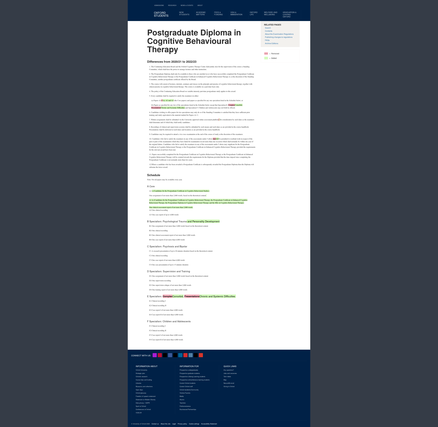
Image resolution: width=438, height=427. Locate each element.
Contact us (155, 424)
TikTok (175, 355)
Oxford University (141, 370)
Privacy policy (182, 424)
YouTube (160, 355)
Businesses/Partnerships (188, 409)
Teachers (183, 403)
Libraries (138, 383)
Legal (174, 424)
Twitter (165, 355)
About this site (165, 424)
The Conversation (201, 355)
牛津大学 (139, 413)
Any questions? (229, 370)
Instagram (191, 355)
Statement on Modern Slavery (145, 399)
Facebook (170, 355)
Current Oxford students (188, 383)
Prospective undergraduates (189, 370)
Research (172, 5)
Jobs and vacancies (230, 373)
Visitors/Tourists (185, 393)
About (200, 5)
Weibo (185, 355)
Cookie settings (194, 424)
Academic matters (201, 13)
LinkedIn (180, 355)
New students (184, 13)
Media (182, 396)
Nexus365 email (229, 383)
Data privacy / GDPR (143, 403)
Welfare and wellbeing (270, 13)
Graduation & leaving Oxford (289, 14)
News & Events (187, 5)
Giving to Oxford (229, 386)
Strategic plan (140, 373)
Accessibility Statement (209, 424)
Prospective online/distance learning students (195, 380)
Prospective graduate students (190, 373)
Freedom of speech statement (146, 396)
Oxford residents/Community (189, 390)
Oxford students (161, 14)
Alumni (182, 399)
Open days (139, 390)
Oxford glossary (141, 393)
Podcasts (155, 355)
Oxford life (254, 13)
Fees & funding (218, 13)
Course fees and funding (144, 380)
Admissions (159, 5)
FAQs (267, 40)
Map (225, 380)
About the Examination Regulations (279, 34)
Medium (196, 355)
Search (268, 28)
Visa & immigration (236, 13)
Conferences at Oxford (143, 409)
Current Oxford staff (186, 386)
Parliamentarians (185, 406)
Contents (268, 31)
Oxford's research (141, 376)
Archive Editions (271, 43)
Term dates (227, 376)
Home (143, 9)
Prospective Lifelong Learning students (192, 376)
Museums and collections (144, 386)
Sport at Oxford (141, 406)
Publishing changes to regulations (278, 37)
